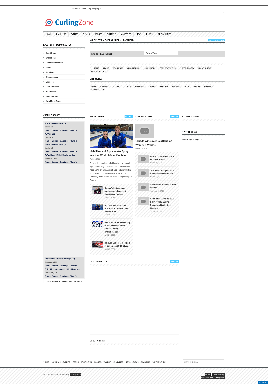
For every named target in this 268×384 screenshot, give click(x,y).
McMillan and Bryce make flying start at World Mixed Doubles (109, 153)
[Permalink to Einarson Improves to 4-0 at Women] (143, 158)
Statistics (140, 86)
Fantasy (111, 34)
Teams (86, 34)
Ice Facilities (164, 34)
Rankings (61, 34)
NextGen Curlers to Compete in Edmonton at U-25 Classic (117, 244)
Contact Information (54, 62)
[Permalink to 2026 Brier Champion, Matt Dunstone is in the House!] (143, 172)
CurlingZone (75, 374)
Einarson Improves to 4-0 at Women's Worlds (162, 158)
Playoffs (73, 130)
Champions (51, 57)
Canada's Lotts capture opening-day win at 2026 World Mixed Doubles (115, 191)
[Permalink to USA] (97, 223)
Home (48, 34)
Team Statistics (52, 86)
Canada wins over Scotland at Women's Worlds (153, 143)
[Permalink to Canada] (97, 189)
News (138, 34)
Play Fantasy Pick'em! (72, 281)
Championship (52, 77)
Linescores (51, 81)
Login (98, 8)
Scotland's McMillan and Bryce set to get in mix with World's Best (116, 208)
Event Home (51, 53)
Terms (207, 374)
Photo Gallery (52, 91)
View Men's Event (53, 101)
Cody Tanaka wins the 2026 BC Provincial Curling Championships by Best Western (162, 203)
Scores (98, 34)
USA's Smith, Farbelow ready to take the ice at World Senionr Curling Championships (117, 227)
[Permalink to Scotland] (97, 206)
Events (74, 34)
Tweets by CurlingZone (192, 139)
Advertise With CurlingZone (212, 377)
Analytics (126, 34)
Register (91, 8)
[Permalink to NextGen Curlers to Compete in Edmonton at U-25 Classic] (97, 244)
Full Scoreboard (53, 281)
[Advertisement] (64, 210)
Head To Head (52, 96)
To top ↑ (263, 383)
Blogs (149, 34)
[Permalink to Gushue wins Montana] (143, 186)
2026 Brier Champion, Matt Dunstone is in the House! (162, 172)
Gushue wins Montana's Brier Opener (163, 186)
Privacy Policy (218, 374)
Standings (50, 72)
